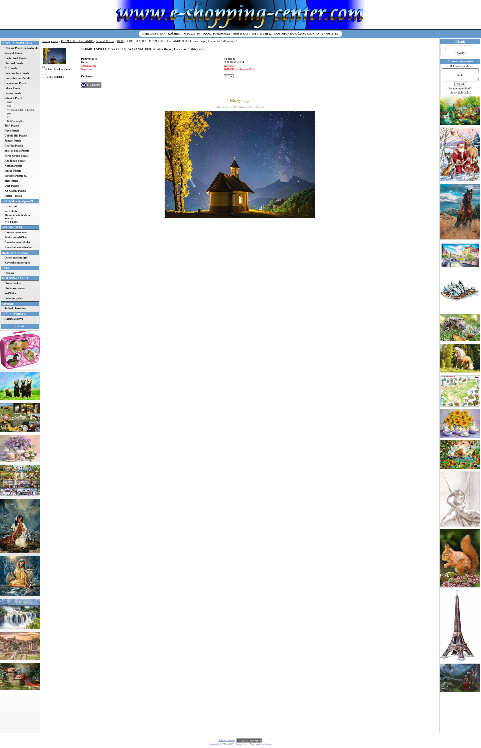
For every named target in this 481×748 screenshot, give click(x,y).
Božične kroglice (15, 121)
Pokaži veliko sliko (59, 69)
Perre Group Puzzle (17, 155)
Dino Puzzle (12, 185)
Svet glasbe (11, 210)
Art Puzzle (11, 67)
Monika (313, 33)
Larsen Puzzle (13, 92)
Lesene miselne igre (16, 257)
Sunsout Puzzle (14, 52)
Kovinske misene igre (17, 262)
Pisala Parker (13, 283)
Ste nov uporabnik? (460, 88)
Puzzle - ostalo (13, 195)
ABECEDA (11, 221)
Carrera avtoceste (16, 232)
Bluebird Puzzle (14, 62)
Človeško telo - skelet (17, 242)
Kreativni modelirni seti (19, 247)
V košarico (93, 85)
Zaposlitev (330, 33)
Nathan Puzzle (13, 165)
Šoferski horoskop (15, 308)
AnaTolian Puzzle (15, 160)
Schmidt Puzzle (14, 97)
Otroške (9, 272)
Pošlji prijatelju (55, 76)
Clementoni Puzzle (16, 82)
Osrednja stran (154, 33)
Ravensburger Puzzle (17, 77)
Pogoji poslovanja (216, 33)
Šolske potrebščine (16, 237)
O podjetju (192, 33)
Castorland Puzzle (16, 57)
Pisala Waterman (15, 288)
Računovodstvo (14, 318)
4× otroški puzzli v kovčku (20, 109)
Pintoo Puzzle (13, 170)
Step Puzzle (11, 180)
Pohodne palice (14, 298)
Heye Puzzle (12, 130)
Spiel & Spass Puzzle (17, 150)
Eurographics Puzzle (17, 72)
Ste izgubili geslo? (460, 91)
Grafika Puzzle (14, 145)
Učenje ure (11, 205)
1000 (9, 102)
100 (9, 113)
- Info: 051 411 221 (262, 33)
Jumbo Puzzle (13, 140)
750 (9, 106)
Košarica (174, 33)
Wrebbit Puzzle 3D (16, 175)
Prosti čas (240, 33)
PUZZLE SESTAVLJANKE (77, 41)
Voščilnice (10, 293)
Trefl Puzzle (12, 125)
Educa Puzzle (13, 87)
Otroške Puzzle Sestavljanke (22, 47)
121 (9, 117)
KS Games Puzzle (15, 190)
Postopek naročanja (290, 33)
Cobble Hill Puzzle (16, 135)
